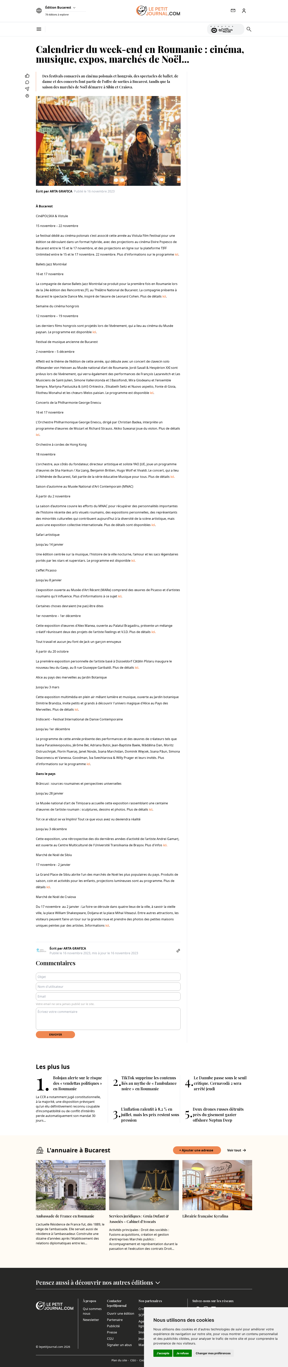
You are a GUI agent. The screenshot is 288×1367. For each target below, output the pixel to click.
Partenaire (115, 1320)
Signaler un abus (119, 1345)
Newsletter (91, 1320)
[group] (239, 28)
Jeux (142, 1338)
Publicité (113, 1326)
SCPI (142, 1315)
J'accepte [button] (163, 1353)
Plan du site (120, 1360)
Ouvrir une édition (120, 1313)
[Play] (239, 29)
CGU (110, 1338)
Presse (112, 1332)
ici (176, 254)
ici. (172, 476)
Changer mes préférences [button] (213, 1353)
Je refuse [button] (182, 1353)
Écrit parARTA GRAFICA (54, 191)
